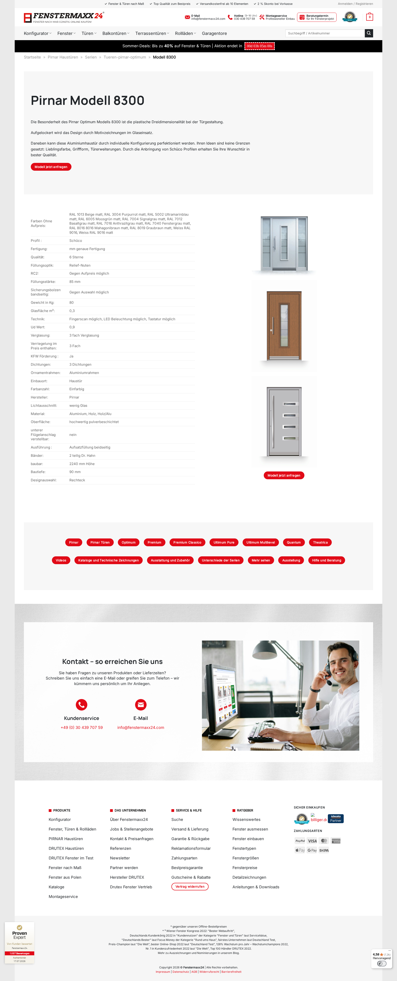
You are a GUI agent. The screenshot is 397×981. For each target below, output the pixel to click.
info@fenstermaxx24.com (208, 18)
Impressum (163, 971)
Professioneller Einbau (280, 18)
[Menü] (389, 951)
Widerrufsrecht (209, 971)
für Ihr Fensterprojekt (320, 18)
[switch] (381, 963)
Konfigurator (36, 33)
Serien (91, 57)
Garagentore (214, 33)
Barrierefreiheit (231, 971)
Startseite (32, 57)
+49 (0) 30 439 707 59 (82, 727)
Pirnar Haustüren (63, 57)
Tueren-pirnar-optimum (125, 57)
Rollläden (184, 33)
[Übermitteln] (369, 33)
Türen (87, 33)
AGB (194, 971)
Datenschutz (181, 971)
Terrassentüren (150, 33)
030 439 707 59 (244, 18)
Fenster (65, 33)
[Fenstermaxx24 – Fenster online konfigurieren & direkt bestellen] (64, 17)
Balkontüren (114, 33)
